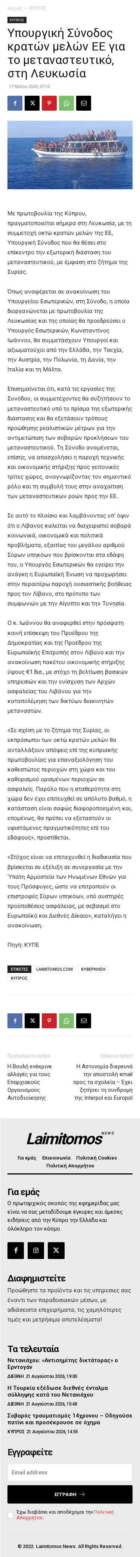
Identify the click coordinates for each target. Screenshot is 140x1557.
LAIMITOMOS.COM (54, 969)
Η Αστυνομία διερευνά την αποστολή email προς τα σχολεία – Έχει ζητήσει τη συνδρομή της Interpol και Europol (103, 1082)
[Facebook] (14, 103)
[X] (32, 103)
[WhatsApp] (66, 103)
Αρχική (14, 8)
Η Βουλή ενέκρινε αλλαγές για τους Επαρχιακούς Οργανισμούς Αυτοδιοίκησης (29, 1082)
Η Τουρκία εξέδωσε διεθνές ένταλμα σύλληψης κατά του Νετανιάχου (57, 1391)
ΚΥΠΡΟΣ (37, 8)
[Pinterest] (49, 103)
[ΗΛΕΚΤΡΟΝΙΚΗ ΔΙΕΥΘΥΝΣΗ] (83, 103)
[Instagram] (36, 1250)
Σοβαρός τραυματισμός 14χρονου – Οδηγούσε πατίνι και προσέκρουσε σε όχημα (70, 1419)
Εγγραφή (66, 1494)
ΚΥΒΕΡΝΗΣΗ (93, 969)
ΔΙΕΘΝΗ (15, 1376)
